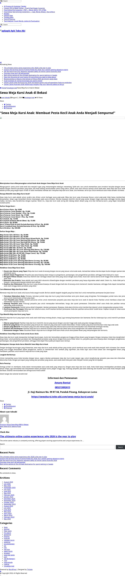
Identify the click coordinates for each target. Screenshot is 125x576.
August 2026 (8, 482)
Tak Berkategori (9, 559)
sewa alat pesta (9, 555)
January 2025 (8, 497)
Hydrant (7, 538)
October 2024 (8, 502)
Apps (6, 527)
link (5, 548)
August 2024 (8, 506)
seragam (7, 553)
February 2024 (9, 517)
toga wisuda (8, 562)
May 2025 (7, 493)
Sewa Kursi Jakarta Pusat (10, 426)
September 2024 (10, 504)
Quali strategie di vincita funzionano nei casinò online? (23, 81)
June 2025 (7, 491)
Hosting (6, 537)
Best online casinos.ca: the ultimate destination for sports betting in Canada (30, 75)
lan (5, 546)
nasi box (7, 549)
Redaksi (6, 14)
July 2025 (7, 489)
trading (6, 564)
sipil (5, 557)
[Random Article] (1, 63)
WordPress (12, 569)
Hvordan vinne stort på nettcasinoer (16, 73)
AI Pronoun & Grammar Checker (15, 6)
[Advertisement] (16, 47)
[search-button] (1, 1)
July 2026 (7, 484)
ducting (6, 529)
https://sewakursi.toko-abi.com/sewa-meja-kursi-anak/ (62, 396)
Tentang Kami (8, 17)
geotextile (7, 535)
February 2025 (9, 495)
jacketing (7, 542)
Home (3, 88)
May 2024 (7, 512)
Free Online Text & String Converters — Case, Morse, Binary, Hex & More (29, 12)
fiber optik (8, 531)
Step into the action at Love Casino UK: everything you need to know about (30, 77)
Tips (5, 561)
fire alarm (7, 533)
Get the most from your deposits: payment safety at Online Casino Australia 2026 (32, 71)
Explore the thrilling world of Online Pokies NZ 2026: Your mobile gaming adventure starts (36, 70)
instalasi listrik (9, 540)
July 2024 (7, 508)
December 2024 (9, 499)
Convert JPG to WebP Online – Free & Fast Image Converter (24, 8)
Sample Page (8, 16)
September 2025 (10, 488)
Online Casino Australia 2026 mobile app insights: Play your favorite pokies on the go (34, 84)
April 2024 (7, 513)
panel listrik (8, 551)
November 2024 (9, 500)
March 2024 (8, 515)
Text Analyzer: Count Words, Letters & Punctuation (21, 21)
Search (2, 444)
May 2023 (7, 519)
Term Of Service (9, 19)
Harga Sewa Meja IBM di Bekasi (14, 425)
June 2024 (7, 510)
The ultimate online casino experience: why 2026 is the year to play (27, 68)
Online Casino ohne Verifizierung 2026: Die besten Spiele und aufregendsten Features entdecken (38, 83)
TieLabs (30, 569)
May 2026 (7, 486)
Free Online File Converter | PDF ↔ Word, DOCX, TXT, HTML (25, 10)
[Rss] (0, 3)
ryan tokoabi (5, 98)
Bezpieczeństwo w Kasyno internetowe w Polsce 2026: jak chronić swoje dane (30, 79)
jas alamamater (9, 544)
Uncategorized (12, 88)
